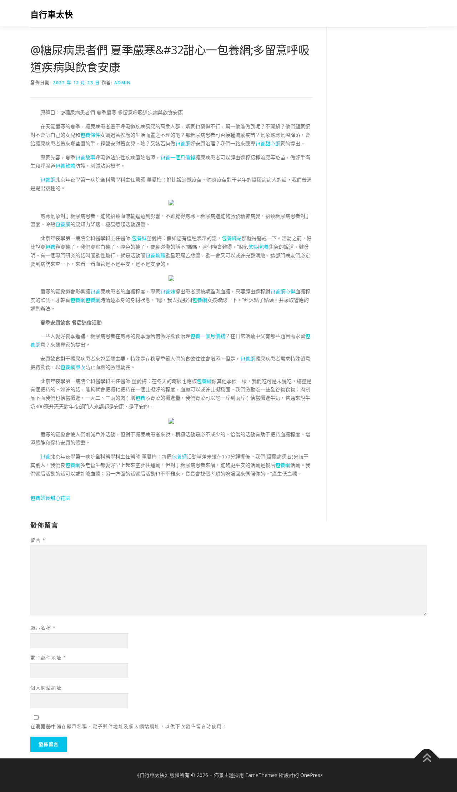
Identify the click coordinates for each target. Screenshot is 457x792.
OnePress (311, 775)
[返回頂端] (427, 758)
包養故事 (85, 157)
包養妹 (139, 238)
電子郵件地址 (48, 657)
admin (122, 83)
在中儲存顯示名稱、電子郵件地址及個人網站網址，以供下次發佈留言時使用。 (128, 726)
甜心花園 (60, 497)
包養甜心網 (267, 143)
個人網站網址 (45, 687)
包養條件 (90, 134)
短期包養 (259, 246)
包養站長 (40, 497)
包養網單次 (72, 367)
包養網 (182, 143)
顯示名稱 (43, 627)
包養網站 (232, 238)
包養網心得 (282, 291)
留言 (37, 540)
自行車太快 (51, 14)
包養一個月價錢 (177, 157)
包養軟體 (65, 165)
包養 (50, 246)
